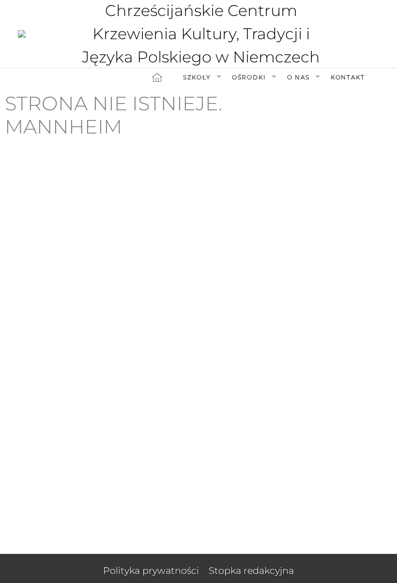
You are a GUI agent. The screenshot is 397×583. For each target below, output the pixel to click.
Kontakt (348, 77)
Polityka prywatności (151, 570)
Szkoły (197, 77)
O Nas (298, 77)
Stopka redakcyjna (251, 570)
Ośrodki (249, 77)
